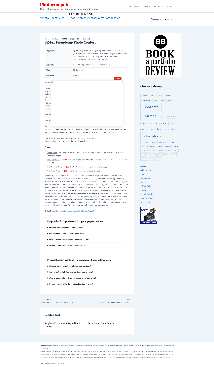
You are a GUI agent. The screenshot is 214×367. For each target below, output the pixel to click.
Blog (156, 100)
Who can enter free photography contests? (66, 227)
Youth (158, 159)
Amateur (144, 95)
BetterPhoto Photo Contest (101, 323)
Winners (144, 159)
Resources (144, 190)
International (152, 136)
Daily (162, 116)
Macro (153, 142)
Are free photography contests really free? (66, 233)
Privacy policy (167, 357)
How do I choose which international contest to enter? (71, 284)
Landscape (145, 142)
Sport (154, 150)
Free (159, 129)
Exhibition (161, 123)
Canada (162, 100)
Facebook (173, 123)
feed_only (144, 129)
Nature (144, 146)
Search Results (146, 194)
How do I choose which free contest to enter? (67, 245)
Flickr (151, 129)
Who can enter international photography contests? (70, 266)
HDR (166, 129)
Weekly (173, 154)
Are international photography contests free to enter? (71, 272)
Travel (175, 150)
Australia (168, 95)
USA (159, 155)
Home (47, 39)
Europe (150, 123)
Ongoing (146, 6)
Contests (56, 39)
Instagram (173, 129)
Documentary (171, 116)
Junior (169, 136)
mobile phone (162, 142)
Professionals (146, 150)
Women (151, 159)
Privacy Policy (146, 186)
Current (150, 116)
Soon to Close (133, 6)
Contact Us (158, 6)
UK (142, 155)
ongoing (152, 146)
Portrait (176, 146)
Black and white (146, 100)
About (169, 6)
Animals (152, 95)
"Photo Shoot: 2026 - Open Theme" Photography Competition (80, 17)
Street (161, 150)
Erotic (143, 123)
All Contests (145, 170)
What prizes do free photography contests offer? (69, 239)
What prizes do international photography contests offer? (72, 278)
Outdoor (159, 146)
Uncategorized (150, 154)
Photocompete (55, 4)
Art (160, 95)
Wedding (166, 154)
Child (169, 100)
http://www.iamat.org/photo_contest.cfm (78, 211)
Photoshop (167, 146)
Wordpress (145, 202)
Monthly (172, 142)
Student (168, 150)
